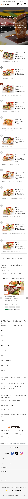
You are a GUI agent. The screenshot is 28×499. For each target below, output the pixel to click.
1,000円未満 (3, 273)
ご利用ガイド (18, 430)
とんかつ (21, 383)
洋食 (5, 383)
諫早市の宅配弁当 (4, 443)
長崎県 (3, 415)
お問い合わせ (4, 437)
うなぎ (12, 388)
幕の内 (8, 388)
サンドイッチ (18, 386)
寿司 (2, 386)
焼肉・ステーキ (14, 383)
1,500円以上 (18, 273)
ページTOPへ (13, 447)
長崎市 (2, 420)
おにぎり (3, 388)
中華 (9, 383)
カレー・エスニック (9, 386)
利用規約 (17, 434)
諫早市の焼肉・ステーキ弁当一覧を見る (14, 259)
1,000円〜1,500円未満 (11, 273)
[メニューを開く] (24, 4)
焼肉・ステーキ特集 (5, 409)
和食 (2, 383)
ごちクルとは (4, 430)
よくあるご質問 (5, 434)
